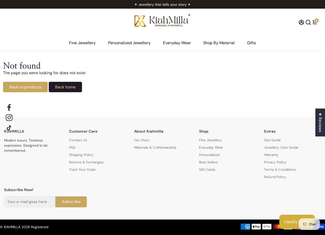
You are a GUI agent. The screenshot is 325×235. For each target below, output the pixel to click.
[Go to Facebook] (9, 107)
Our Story (142, 140)
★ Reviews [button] (320, 122)
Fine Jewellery (82, 42)
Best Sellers (208, 162)
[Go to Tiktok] (9, 128)
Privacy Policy (275, 162)
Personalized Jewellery (129, 42)
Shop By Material (219, 42)
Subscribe (71, 201)
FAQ (72, 147)
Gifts (251, 42)
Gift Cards (207, 169)
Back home (65, 87)
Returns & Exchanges (86, 162)
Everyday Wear (177, 42)
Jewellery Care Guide (281, 147)
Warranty (271, 155)
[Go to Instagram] (9, 118)
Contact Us (78, 140)
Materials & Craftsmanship (155, 147)
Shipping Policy (81, 155)
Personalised (209, 155)
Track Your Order (82, 169)
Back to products (25, 87)
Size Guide (272, 140)
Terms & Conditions (280, 169)
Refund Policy (275, 177)
